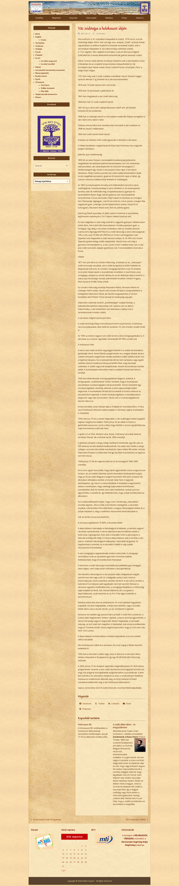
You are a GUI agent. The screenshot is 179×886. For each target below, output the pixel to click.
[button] (85, 703)
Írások (38, 52)
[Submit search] (67, 165)
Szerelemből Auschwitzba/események (50, 70)
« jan (63, 870)
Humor (38, 97)
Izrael (37, 58)
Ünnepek (38, 55)
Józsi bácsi (45, 85)
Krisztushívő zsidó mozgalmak (46, 819)
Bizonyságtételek (42, 73)
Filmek (38, 67)
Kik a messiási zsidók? (136, 819)
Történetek (39, 82)
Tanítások (39, 46)
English (38, 37)
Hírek (37, 34)
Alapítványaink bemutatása (46, 94)
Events (43, 40)
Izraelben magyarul (49, 61)
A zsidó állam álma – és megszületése (124, 726)
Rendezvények (41, 76)
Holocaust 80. (85, 724)
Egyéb (37, 79)
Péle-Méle (45, 91)
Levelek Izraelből (48, 64)
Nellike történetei (47, 88)
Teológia (38, 49)
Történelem (100, 33)
